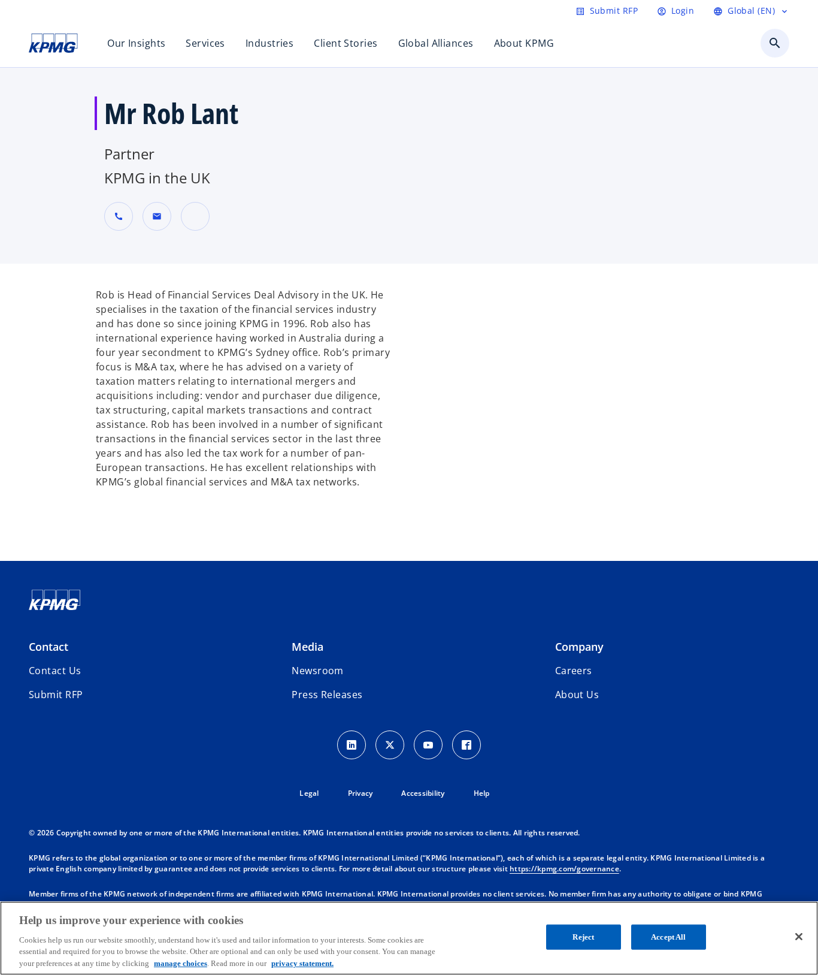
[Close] (799, 936)
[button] (157, 216)
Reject (583, 936)
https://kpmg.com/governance (564, 869)
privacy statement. (302, 962)
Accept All (668, 936)
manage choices (180, 962)
